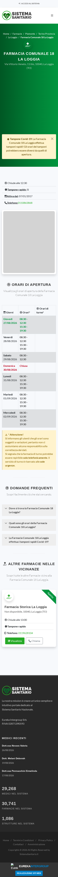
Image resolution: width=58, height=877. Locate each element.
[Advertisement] (29, 104)
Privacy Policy (45, 840)
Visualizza (16, 640)
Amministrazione (36, 844)
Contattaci (18, 844)
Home (6, 840)
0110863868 (25, 202)
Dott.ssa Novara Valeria (14, 745)
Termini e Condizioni (23, 840)
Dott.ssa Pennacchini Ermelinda (19, 771)
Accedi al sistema (30, 3)
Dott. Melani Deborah (13, 758)
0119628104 (25, 632)
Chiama (35, 640)
